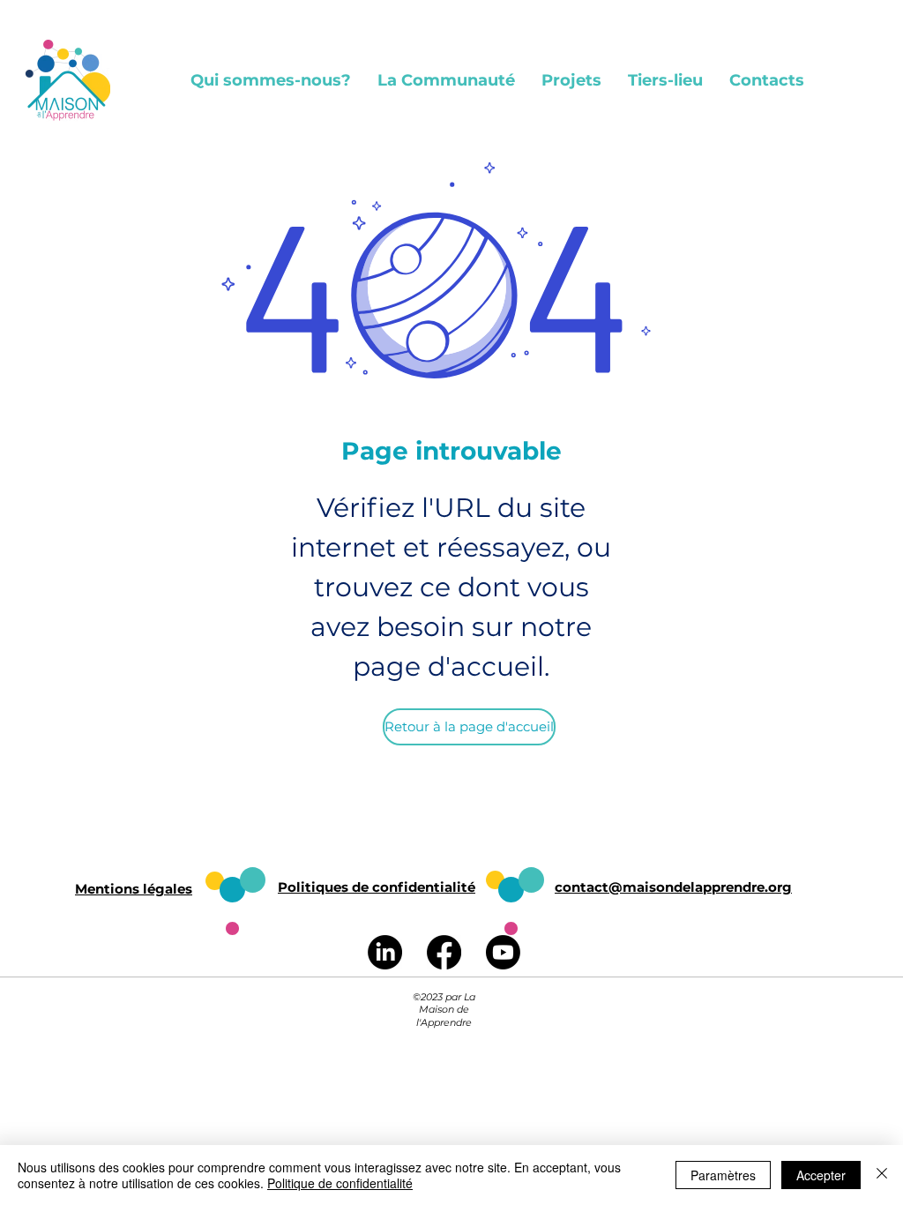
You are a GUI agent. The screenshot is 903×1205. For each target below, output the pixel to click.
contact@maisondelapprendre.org (673, 887)
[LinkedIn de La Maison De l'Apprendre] (385, 952)
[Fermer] (881, 1175)
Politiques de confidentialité (376, 887)
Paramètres (723, 1175)
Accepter (821, 1175)
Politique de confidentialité (340, 1183)
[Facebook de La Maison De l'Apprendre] (444, 952)
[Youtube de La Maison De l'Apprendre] (503, 952)
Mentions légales (133, 888)
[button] (270, 80)
